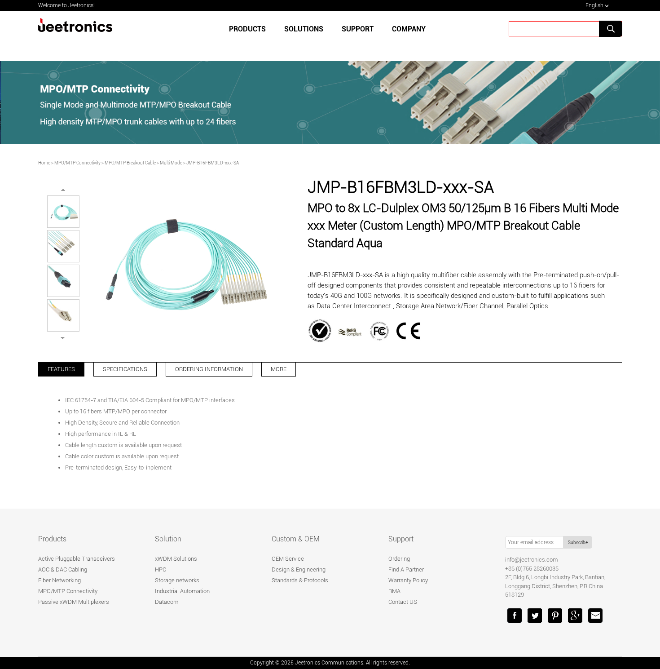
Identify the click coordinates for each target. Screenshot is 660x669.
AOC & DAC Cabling (62, 569)
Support (401, 539)
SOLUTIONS (303, 29)
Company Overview (251, 59)
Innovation (349, 59)
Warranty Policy (408, 580)
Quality (306, 59)
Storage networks (177, 580)
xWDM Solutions (176, 558)
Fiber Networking (59, 580)
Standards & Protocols (300, 580)
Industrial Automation (182, 591)
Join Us (454, 59)
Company (409, 29)
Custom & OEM (296, 539)
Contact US (402, 601)
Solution (168, 539)
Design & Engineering (299, 569)
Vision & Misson (404, 59)
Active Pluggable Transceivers (76, 558)
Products (247, 29)
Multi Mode (171, 162)
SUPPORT (358, 29)
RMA (394, 591)
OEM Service (288, 558)
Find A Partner (406, 569)
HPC (160, 569)
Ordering (399, 558)
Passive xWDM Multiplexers (73, 601)
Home (44, 162)
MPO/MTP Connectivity (77, 162)
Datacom (167, 601)
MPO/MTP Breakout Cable (130, 162)
